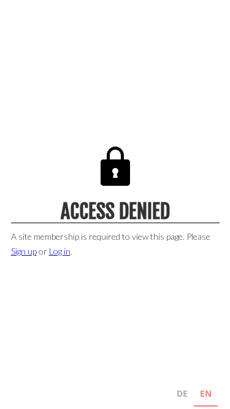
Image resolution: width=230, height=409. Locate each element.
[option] (182, 395)
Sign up (24, 251)
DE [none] (182, 393)
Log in (60, 251)
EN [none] (206, 393)
